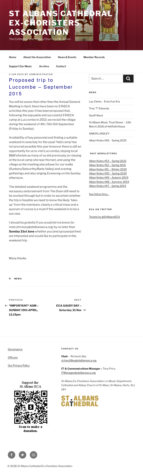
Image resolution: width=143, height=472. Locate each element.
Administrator (41, 74)
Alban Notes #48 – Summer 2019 (109, 181)
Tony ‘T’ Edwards (99, 108)
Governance (15, 349)
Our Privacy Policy (19, 365)
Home (12, 57)
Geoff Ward (96, 115)
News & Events (67, 57)
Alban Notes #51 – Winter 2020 (108, 169)
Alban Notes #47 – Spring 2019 (107, 185)
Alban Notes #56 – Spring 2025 (107, 140)
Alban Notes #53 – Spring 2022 (107, 160)
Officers (13, 357)
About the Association (37, 57)
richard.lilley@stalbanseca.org (78, 360)
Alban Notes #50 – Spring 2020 (108, 173)
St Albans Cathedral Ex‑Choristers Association (61, 23)
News (18, 278)
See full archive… (99, 194)
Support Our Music (20, 66)
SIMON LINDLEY (99, 133)
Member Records (94, 57)
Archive (44, 66)
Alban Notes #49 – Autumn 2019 (108, 177)
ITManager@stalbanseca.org (78, 372)
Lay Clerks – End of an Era (104, 101)
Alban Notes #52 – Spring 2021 (107, 165)
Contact (61, 66)
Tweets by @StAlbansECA (104, 216)
